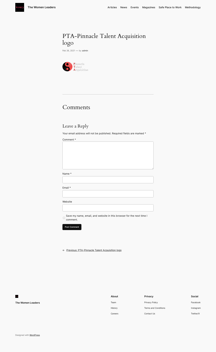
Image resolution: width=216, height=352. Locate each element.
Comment (69, 139)
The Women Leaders (42, 7)
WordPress (35, 335)
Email (66, 187)
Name (67, 173)
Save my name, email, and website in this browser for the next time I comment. (106, 217)
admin (85, 50)
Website (67, 201)
